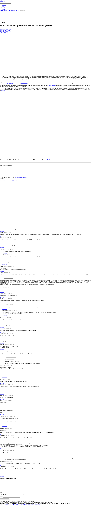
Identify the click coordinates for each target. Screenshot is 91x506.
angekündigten (10, 83)
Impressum (7, 504)
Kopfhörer (5, 183)
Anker (1, 183)
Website (1, 496)
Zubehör (8, 183)
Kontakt (4, 5)
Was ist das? (49, 159)
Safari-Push (22, 504)
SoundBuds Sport (24, 83)
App (3, 6)
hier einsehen (3, 90)
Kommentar (2, 490)
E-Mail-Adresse (3, 494)
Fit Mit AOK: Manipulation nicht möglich (8, 181)
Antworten (2, 231)
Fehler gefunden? (19, 160)
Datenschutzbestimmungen (20, 177)
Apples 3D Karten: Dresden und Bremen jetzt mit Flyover (11, 180)
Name (1, 492)
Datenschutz (15, 504)
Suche (3, 7)
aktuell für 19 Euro (52, 85)
